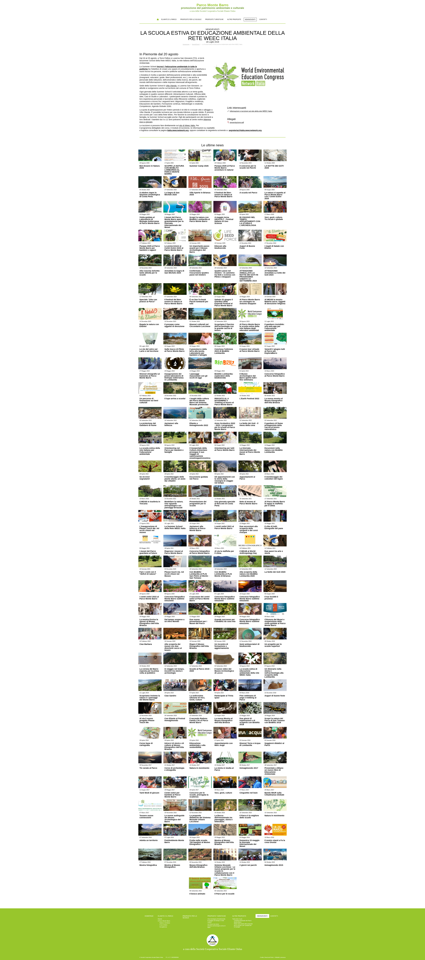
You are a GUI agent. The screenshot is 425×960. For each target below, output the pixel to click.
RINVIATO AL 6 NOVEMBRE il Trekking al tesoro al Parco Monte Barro (224, 402)
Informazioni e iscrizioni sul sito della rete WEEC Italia (251, 111)
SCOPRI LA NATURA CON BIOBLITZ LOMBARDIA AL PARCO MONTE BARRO (174, 170)
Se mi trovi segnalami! (144, 478)
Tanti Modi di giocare (149, 793)
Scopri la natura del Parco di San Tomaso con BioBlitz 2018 (275, 721)
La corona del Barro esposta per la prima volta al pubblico (149, 671)
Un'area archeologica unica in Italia (217, 926)
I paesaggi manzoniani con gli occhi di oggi (198, 376)
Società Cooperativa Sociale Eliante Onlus (152, 957)
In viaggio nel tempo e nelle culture (216, 921)
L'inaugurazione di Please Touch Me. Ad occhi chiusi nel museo (149, 529)
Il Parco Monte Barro (164, 921)
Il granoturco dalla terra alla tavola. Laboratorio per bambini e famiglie (198, 352)
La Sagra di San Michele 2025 (171, 194)
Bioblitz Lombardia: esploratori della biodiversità (223, 376)
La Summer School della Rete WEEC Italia (174, 527)
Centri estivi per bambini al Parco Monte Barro (172, 795)
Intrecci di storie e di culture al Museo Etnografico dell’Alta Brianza (174, 746)
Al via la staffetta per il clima (224, 552)
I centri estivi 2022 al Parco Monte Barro (149, 598)
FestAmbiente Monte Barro (174, 841)
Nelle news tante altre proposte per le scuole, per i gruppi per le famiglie (243, 925)
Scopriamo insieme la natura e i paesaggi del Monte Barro (149, 698)
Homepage (158, 19)
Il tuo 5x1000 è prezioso (271, 598)
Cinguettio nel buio (249, 793)
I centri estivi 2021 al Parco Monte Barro (224, 527)
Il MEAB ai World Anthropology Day (248, 552)
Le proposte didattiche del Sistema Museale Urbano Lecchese (200, 819)
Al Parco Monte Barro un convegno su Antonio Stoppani (250, 302)
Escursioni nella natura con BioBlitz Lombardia (274, 450)
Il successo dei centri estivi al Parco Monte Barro (199, 599)
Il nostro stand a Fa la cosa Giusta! (275, 841)
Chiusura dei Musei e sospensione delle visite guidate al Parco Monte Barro (275, 623)
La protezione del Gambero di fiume (147, 424)
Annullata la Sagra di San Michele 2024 (174, 272)
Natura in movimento (199, 768)
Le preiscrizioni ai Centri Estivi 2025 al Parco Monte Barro (173, 248)
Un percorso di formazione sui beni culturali (148, 401)
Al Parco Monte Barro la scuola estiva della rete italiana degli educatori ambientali (250, 327)
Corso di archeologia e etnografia (174, 769)
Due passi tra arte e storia (274, 552)
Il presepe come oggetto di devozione (174, 325)
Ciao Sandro (170, 696)
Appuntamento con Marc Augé (223, 744)
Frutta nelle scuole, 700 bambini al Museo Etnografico (199, 842)
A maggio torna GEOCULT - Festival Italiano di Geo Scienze (223, 220)
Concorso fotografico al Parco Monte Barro (275, 375)
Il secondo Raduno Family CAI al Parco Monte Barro (198, 721)
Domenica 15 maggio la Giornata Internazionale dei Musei (249, 843)
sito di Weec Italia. (187, 125)
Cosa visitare (163, 925)
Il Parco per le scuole (224, 894)
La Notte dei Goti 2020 (275, 572)
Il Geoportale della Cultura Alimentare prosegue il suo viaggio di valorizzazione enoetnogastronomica (199, 453)
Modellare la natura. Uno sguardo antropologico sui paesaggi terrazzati (173, 505)
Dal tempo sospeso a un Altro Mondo (174, 621)
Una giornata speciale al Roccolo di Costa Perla (224, 504)
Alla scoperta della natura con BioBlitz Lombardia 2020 (249, 574)
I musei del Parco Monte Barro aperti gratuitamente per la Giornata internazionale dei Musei (174, 222)
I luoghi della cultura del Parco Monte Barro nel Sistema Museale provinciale (199, 402)
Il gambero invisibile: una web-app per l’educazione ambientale (274, 327)
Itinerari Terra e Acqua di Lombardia (250, 744)
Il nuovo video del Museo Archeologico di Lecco (224, 671)
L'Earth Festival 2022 (249, 399)
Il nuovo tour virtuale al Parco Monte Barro (250, 350)
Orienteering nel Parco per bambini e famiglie (174, 450)
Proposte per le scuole (190, 19)
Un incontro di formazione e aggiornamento (221, 646)
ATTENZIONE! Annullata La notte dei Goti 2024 (275, 273)
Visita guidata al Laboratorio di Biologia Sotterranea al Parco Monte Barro (149, 220)
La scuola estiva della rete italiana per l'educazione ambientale (149, 451)
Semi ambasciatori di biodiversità (249, 645)
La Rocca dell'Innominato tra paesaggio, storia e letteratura (223, 819)
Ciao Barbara (145, 644)
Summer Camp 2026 (199, 166)
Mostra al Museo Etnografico (172, 866)
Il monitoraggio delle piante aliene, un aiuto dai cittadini (174, 479)
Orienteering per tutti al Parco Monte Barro (224, 449)
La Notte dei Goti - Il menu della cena (249, 424)
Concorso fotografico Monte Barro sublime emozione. (250, 622)
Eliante (160, 919)
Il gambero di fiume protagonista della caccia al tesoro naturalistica (274, 426)
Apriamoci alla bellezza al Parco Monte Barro (197, 528)
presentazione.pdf (237, 122)
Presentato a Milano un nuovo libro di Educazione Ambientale (274, 771)
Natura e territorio (164, 923)
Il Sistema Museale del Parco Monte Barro (242, 921)
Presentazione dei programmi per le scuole (197, 504)
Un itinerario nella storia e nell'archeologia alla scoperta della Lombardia (274, 673)
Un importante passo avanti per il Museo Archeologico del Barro (199, 249)
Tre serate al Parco (148, 768)
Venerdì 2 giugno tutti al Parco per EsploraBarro (275, 351)
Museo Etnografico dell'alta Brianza (198, 866)
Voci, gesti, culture (223, 793)
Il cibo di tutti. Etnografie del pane (274, 527)
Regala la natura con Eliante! (149, 325)
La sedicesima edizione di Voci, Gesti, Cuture (197, 698)
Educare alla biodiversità (220, 247)
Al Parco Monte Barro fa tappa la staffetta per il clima (275, 504)
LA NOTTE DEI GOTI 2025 (274, 167)
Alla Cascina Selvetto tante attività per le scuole (149, 273)
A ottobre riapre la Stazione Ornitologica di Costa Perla (149, 195)
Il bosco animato (197, 894)
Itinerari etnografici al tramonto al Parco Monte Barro (149, 376)
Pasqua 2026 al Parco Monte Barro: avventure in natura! (224, 168)
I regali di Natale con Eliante (274, 247)
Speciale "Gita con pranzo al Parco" (148, 301)
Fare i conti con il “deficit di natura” (147, 573)
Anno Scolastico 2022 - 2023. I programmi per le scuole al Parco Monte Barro (224, 426)
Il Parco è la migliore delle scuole (249, 817)
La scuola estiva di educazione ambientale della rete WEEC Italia (249, 672)
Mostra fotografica (148, 865)
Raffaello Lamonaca (280, 957)
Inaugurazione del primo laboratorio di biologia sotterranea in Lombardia (174, 377)
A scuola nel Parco (248, 193)
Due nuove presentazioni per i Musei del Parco (198, 622)
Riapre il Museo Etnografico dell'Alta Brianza (199, 646)
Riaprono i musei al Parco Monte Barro (173, 552)
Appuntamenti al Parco (247, 478)
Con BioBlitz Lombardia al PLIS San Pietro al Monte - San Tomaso (199, 575)
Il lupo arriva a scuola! (174, 399)
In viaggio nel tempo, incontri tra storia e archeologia (174, 671)
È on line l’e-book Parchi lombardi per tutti (198, 302)
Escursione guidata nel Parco (198, 478)
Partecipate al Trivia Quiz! (223, 697)
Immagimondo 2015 (274, 865)
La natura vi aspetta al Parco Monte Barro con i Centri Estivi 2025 (275, 196)
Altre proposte (234, 19)
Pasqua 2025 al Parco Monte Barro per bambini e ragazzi (149, 248)
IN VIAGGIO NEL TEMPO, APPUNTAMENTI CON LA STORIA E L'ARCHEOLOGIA (250, 221)
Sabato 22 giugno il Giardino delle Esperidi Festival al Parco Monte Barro (223, 303)
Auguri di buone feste (275, 696)
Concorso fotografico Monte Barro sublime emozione (174, 599)
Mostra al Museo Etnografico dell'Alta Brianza (224, 842)
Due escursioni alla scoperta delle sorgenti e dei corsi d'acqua (249, 529)
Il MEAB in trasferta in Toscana (149, 503)
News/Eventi (250, 19)
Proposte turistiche (214, 19)
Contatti (263, 19)
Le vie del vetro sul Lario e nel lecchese (148, 350)
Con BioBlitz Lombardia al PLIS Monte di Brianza (223, 574)
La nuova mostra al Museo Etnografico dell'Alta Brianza (274, 401)
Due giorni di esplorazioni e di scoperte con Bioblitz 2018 (250, 722)
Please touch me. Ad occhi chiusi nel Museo (174, 574)
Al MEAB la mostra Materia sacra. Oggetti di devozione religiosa (275, 302)
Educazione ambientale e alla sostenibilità (197, 745)
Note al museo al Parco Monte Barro (248, 503)
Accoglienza (163, 927)
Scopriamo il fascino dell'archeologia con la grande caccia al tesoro (224, 327)
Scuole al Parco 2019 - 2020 (200, 670)
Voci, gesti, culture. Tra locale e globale (274, 218)
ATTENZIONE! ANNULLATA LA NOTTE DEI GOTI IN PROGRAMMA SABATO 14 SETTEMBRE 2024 (249, 276)
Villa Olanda (171, 86)
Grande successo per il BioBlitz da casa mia (224, 621)
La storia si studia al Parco (224, 769)
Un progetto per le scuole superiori (273, 645)
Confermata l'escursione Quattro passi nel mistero (199, 273)
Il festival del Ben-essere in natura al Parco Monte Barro (223, 195)
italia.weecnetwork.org (178, 130)
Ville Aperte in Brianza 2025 (199, 194)
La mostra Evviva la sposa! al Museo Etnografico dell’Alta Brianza (149, 623)
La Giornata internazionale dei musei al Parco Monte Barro (250, 451)
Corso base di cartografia (146, 744)
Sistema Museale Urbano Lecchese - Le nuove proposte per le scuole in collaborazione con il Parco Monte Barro (224, 870)
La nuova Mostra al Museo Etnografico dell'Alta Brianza (223, 721)
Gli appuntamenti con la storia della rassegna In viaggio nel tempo (224, 480)
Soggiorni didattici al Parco (274, 744)
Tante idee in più (237, 919)
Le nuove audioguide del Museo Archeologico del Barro (174, 819)
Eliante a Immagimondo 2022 (198, 424)
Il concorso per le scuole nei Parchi (248, 167)
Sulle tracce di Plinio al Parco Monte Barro (174, 350)
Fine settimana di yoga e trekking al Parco (248, 698)
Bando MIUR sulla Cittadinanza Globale (274, 794)
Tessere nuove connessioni (146, 817)
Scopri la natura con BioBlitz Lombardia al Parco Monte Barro (199, 219)
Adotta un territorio (148, 840)
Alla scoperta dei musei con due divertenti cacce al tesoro (173, 647)
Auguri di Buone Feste (247, 247)
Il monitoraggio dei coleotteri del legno (274, 478)
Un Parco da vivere (213, 924)
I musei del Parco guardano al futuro (148, 552)
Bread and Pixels (269, 957)
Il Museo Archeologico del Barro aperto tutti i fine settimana (248, 377)
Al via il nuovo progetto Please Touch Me (146, 721)
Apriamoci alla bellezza (171, 424)
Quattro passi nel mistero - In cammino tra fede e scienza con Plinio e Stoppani (224, 274)
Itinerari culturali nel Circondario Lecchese (199, 325)
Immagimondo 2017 (249, 768)
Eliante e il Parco (169, 19)
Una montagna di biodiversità (216, 919)
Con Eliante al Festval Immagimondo (174, 720)
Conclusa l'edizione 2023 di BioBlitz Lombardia (223, 351)
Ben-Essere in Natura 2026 (149, 167)
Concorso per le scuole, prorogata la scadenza (198, 795)
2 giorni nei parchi (248, 865)
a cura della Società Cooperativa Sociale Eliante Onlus (212, 949)
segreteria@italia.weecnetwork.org (245, 130)
